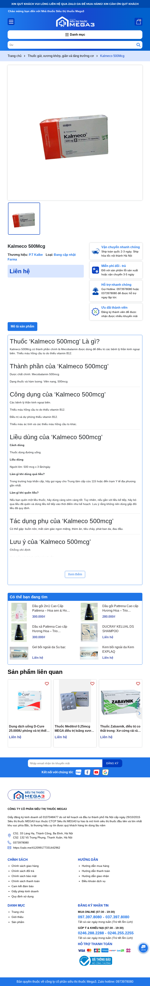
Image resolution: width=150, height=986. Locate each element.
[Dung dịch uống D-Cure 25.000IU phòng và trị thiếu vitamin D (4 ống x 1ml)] (29, 701)
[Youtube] (96, 772)
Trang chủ (18, 911)
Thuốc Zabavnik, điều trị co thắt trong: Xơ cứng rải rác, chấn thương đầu (120, 729)
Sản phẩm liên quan (35, 672)
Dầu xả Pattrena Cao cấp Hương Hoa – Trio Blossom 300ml (49, 629)
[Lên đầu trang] (142, 962)
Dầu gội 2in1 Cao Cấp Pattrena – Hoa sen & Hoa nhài (50, 608)
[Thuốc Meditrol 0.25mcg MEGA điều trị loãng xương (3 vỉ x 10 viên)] (75, 701)
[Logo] (75, 21)
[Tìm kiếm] (138, 45)
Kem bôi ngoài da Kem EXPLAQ (118, 649)
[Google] (105, 772)
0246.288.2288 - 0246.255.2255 (106, 933)
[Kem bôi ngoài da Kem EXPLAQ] (89, 653)
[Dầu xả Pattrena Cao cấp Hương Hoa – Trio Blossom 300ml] (19, 632)
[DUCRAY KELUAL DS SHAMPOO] (89, 632)
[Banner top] (75, 3)
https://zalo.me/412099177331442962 (36, 847)
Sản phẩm (18, 922)
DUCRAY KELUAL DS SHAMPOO (118, 629)
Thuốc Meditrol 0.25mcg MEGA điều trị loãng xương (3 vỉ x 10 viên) (75, 729)
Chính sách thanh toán (26, 881)
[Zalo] (78, 772)
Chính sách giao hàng (25, 865)
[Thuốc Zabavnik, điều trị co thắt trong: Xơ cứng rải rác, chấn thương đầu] (120, 701)
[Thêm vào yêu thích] (47, 683)
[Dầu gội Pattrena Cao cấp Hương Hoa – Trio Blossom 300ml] (89, 612)
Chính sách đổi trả (23, 870)
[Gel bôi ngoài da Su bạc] (19, 653)
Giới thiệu (17, 916)
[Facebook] (87, 772)
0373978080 (21, 842)
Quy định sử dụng (23, 896)
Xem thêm (75, 574)
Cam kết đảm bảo (23, 886)
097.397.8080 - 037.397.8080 (103, 917)
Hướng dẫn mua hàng (95, 865)
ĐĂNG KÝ (112, 763)
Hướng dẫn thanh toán (96, 870)
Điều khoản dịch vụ (93, 881)
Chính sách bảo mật (24, 876)
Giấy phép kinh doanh (25, 891)
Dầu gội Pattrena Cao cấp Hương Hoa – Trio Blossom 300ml (120, 608)
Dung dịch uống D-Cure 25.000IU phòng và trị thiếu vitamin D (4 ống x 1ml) (28, 729)
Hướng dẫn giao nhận (95, 876)
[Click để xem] (75, 133)
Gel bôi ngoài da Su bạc (49, 647)
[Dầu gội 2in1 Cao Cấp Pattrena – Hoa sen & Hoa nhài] (19, 612)
